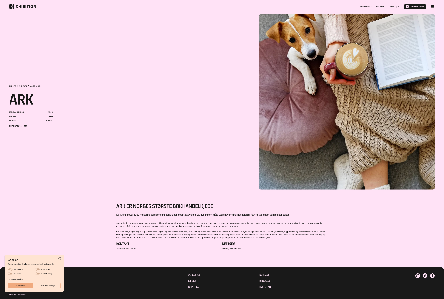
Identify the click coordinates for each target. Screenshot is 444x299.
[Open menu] (433, 6)
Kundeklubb (264, 281)
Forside (12, 86)
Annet (32, 86)
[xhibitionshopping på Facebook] (432, 275)
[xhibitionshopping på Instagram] (417, 275)
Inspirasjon (394, 6)
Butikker (380, 6)
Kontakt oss (193, 287)
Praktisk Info (265, 287)
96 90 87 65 (130, 248)
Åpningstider (366, 6)
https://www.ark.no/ (231, 248)
